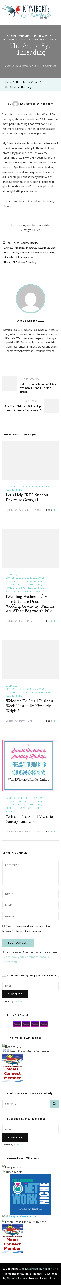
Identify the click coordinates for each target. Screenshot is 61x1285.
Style (31, 808)
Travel (38, 591)
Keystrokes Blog (47, 247)
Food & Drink (35, 581)
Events (21, 581)
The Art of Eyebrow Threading (20, 262)
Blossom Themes (17, 1278)
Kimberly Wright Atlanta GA (18, 257)
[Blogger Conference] (21, 1217)
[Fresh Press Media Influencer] (28, 1051)
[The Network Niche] (30, 1177)
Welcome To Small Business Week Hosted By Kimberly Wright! (29, 706)
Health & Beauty (43, 36)
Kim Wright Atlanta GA (42, 252)
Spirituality (13, 591)
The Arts (27, 591)
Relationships (14, 489)
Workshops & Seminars (42, 39)
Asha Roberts (21, 242)
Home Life (37, 486)
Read (49, 509)
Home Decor (10, 39)
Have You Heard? (33, 801)
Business (11, 574)
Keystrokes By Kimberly (36, 103)
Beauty (34, 242)
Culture (11, 36)
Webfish (18, 1001)
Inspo (23, 39)
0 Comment (49, 66)
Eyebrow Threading (14, 247)
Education (25, 36)
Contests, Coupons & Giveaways (25, 577)
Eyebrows (31, 247)
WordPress (50, 1278)
